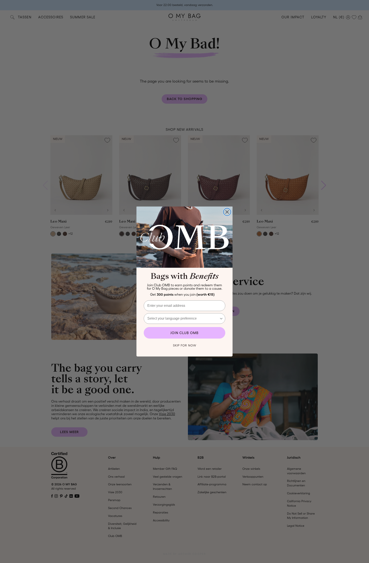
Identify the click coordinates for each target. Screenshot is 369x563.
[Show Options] (221, 318)
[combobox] (183, 318)
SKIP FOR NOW (184, 345)
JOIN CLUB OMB (184, 333)
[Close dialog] (227, 212)
